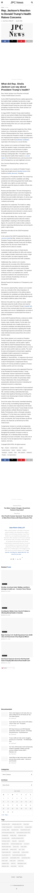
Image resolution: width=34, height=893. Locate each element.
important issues (22, 171)
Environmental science (23, 832)
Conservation (18, 827)
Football (5, 835)
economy (5, 829)
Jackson (19, 450)
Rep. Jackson (21, 452)
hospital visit (28, 306)
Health (6, 7)
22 (3, 808)
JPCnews (6, 841)
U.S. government (12, 454)
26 (21, 808)
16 (8, 805)
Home (2, 7)
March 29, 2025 (6, 591)
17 (12, 805)
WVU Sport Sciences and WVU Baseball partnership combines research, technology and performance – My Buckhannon (20, 730)
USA (13, 863)
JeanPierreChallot (18, 838)
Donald (7, 447)
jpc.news (19, 554)
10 (12, 801)
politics (24, 450)
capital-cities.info (21, 552)
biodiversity (6, 824)
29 (3, 812)
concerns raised (6, 238)
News (23, 846)
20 (26, 805)
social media (6, 855)
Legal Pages (19, 877)
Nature (16, 846)
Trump (21, 860)
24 (12, 808)
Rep (15, 452)
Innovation (5, 838)
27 (26, 808)
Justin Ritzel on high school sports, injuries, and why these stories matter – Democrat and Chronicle (20, 759)
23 (8, 808)
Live (26, 843)
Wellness (5, 866)
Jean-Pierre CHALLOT (8, 21)
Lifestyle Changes (16, 843)
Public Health (6, 852)
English (5, 668)
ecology (28, 827)
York (21, 866)
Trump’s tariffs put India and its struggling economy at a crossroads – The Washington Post (20, 739)
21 (30, 805)
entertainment (25, 829)
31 (12, 812)
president (4, 452)
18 (17, 805)
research (16, 852)
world (13, 866)
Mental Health (6, 846)
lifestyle (5, 843)
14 (30, 801)
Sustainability (14, 857)
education (14, 829)
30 (8, 812)
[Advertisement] (17, 61)
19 (21, 805)
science (25, 852)
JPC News (17, 2)
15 (3, 805)
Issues (13, 450)
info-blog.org (13, 552)
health (20, 447)
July (14, 841)
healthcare (22, 835)
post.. (21, 849)
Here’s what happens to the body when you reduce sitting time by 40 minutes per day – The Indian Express (20, 714)
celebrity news (16, 824)
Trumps (4, 454)
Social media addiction (19, 855)
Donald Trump (14, 447)
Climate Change (7, 827)
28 (30, 808)
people (5, 849)
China (26, 824)
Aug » (6, 814)
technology (26, 857)
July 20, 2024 (19, 21)
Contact (13, 877)
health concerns (6, 450)
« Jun (2, 814)
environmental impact (8, 832)
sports (5, 857)
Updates (5, 863)
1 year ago (13, 718)
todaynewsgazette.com (19, 885)
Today (12, 860)
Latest (21, 841)
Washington (22, 863)
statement (29, 452)
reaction (11, 452)
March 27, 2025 (6, 639)
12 (21, 801)
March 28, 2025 (6, 615)
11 (16, 801)
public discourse (12, 173)
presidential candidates (22, 139)
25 (17, 808)
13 (26, 801)
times (5, 860)
